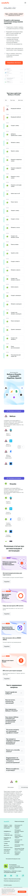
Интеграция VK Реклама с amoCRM (18, 841)
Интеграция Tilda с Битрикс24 (19, 845)
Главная (5, 7)
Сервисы (10, 7)
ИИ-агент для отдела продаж (12, 670)
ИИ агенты (6, 845)
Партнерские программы (7, 850)
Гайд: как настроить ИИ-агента (13, 605)
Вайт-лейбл (7, 853)
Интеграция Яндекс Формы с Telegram (19, 836)
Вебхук (14, 7)
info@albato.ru (7, 831)
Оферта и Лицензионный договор (12, 878)
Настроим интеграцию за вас (13, 858)
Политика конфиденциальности (12, 881)
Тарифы (6, 843)
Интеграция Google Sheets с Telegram (19, 849)
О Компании (7, 841)
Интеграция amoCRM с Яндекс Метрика (19, 831)
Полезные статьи (8, 847)
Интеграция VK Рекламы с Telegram (18, 827)
